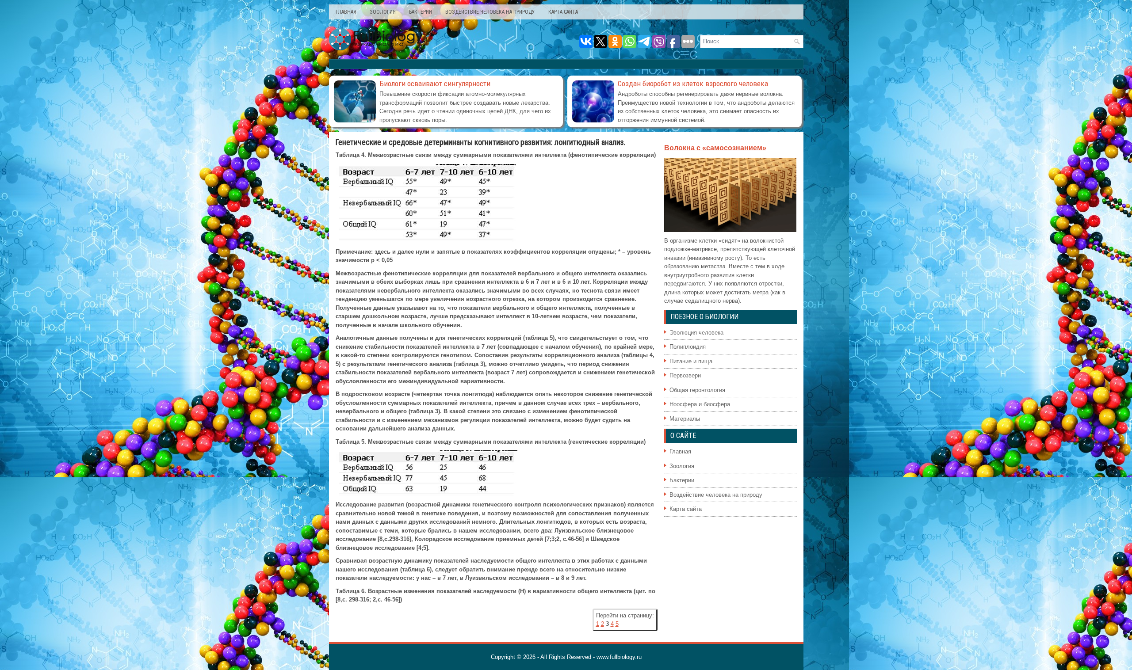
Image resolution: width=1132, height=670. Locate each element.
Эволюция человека (696, 332)
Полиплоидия (687, 346)
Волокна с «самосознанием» (715, 148)
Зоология (383, 12)
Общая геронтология (697, 390)
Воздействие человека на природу (490, 12)
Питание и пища (690, 361)
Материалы (684, 418)
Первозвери (685, 375)
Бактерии (420, 12)
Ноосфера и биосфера (699, 404)
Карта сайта (563, 12)
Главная (346, 12)
